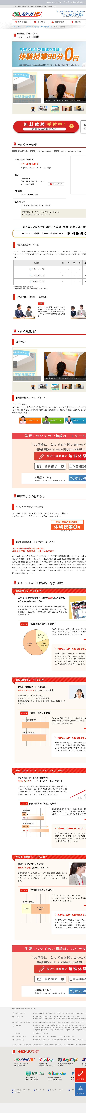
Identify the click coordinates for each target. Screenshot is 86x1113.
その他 (81, 1025)
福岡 (73, 1029)
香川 (62, 1029)
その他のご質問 (69, 1036)
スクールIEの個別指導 (41, 1022)
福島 (66, 1025)
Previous (15, 87)
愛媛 (69, 1029)
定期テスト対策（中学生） (73, 1016)
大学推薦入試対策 (73, 1018)
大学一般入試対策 (60, 1018)
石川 (53, 1027)
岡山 (47, 1029)
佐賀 (76, 1029)
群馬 (34, 1027)
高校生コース (59, 1016)
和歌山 (39, 1029)
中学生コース (49, 1016)
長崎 (80, 1029)
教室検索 (28, 27)
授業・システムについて (42, 1036)
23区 (76, 1025)
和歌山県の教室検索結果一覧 (42, 27)
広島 (50, 1029)
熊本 (84, 1029)
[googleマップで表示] (56, 184)
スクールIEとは (22, 22)
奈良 (34, 1029)
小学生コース (39, 1016)
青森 (48, 1025)
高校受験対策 (49, 1018)
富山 (49, 1027)
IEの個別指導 (59, 22)
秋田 (55, 1025)
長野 (42, 1027)
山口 (54, 1029)
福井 (57, 1027)
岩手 (52, 1025)
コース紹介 (40, 22)
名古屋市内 (68, 1027)
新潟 (38, 1027)
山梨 (45, 1027)
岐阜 (81, 1027)
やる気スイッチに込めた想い (55, 1013)
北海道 (44, 1025)
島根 (43, 1029)
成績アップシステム (71, 1022)
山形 (63, 1025)
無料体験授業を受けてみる (42, 1039)
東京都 (71, 1025)
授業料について (57, 1036)
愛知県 (61, 1027)
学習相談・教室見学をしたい (62, 1039)
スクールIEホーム (18, 27)
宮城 (59, 1025)
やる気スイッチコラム (41, 1033)
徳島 (58, 1029)
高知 (65, 1029)
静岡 (84, 1027)
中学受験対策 (39, 1018)
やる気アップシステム (56, 1022)
